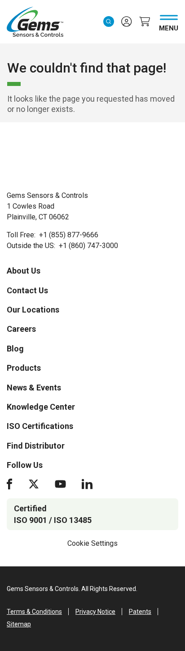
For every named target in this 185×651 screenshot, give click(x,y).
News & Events (34, 387)
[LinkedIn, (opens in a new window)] (87, 484)
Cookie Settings (92, 543)
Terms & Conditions (34, 611)
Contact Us (27, 290)
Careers (21, 329)
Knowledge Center (41, 406)
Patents (140, 611)
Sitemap (19, 624)
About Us (23, 270)
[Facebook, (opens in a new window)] (9, 484)
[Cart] (144, 21)
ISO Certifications (40, 426)
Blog (15, 348)
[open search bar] (108, 21)
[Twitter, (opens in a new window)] (33, 484)
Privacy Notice (95, 611)
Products (24, 368)
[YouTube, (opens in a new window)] (60, 484)
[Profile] (126, 21)
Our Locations (33, 309)
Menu (168, 26)
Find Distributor (36, 445)
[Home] (46, 160)
